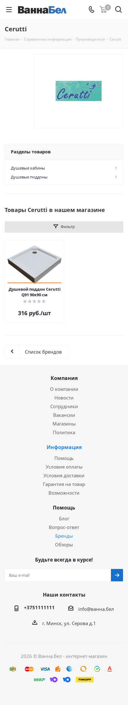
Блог (64, 518)
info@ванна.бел (96, 609)
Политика (64, 432)
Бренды (64, 536)
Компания (64, 378)
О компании (64, 389)
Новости (64, 397)
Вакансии (64, 415)
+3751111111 (39, 607)
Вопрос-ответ (64, 527)
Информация (64, 447)
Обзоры (64, 544)
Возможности (64, 493)
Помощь (64, 458)
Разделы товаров (31, 152)
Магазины (64, 424)
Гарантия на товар (64, 484)
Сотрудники (64, 406)
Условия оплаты (64, 467)
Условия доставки (64, 475)
